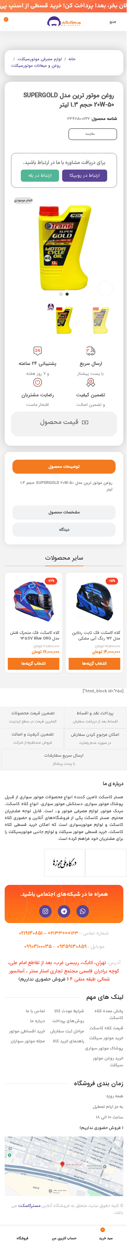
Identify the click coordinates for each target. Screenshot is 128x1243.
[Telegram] (64, 911)
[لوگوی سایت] (64, 21)
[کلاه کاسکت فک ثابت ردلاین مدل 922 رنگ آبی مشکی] (94, 601)
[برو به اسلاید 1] (67, 294)
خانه (71, 59)
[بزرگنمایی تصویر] (105, 289)
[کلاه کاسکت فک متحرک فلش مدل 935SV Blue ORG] (33, 601)
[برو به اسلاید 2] (60, 294)
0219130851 (31, 933)
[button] (111, 247)
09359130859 (72, 946)
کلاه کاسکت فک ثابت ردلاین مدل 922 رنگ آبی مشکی (96, 636)
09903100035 (38, 946)
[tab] (64, 467)
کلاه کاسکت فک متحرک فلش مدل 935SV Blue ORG (34, 636)
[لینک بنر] (64, 6)
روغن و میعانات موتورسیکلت (36, 66)
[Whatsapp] (82, 911)
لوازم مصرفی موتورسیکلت (39, 59)
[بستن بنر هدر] (8, 6)
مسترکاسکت (29, 1205)
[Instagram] (45, 911)
